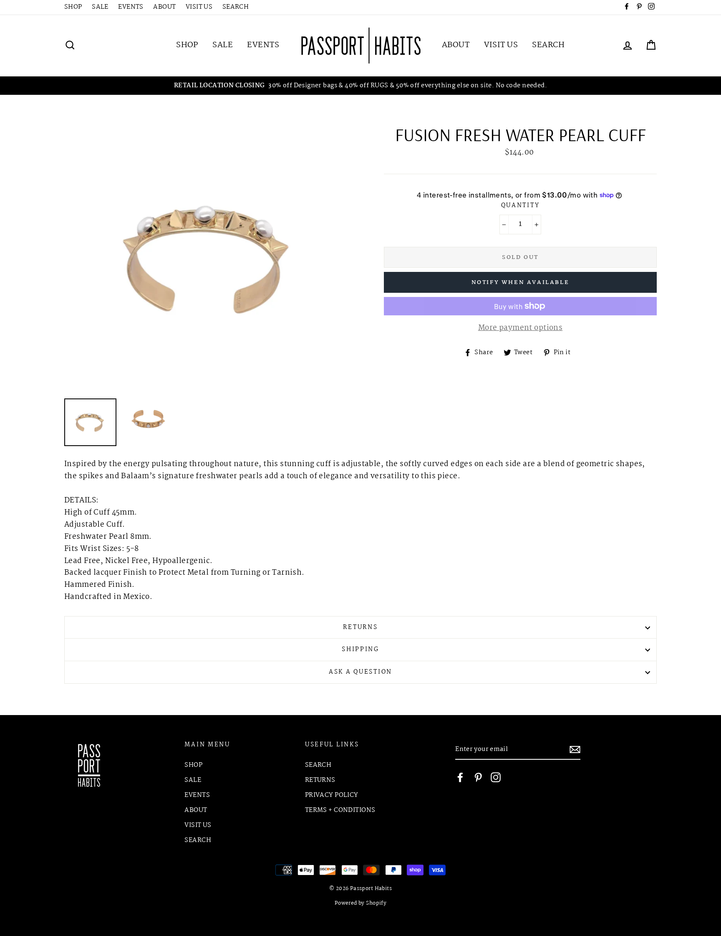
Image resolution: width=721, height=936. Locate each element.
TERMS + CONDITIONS (340, 810)
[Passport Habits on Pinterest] (478, 777)
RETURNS (320, 780)
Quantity (520, 206)
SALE (100, 7)
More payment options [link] (520, 328)
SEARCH (235, 7)
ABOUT (164, 7)
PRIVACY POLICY (331, 795)
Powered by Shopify (361, 903)
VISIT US (199, 7)
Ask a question (360, 672)
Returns (360, 627)
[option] (360, 86)
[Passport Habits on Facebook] (460, 777)
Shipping (360, 649)
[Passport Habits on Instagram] (496, 777)
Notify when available (520, 282)
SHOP (73, 7)
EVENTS (131, 7)
